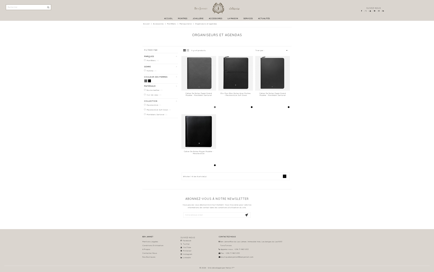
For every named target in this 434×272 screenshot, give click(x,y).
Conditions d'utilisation (153, 245)
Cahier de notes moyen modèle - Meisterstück (198, 152)
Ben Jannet (147, 237)
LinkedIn (384, 10)
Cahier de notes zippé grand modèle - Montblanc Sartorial (198, 94)
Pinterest (375, 10)
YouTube (371, 10)
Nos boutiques (148, 257)
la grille (184, 50)
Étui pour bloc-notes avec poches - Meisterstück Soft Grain (236, 94)
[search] (48, 7)
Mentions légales (150, 242)
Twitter (366, 10)
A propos (146, 249)
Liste (188, 50)
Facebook (362, 10)
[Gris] (145, 80)
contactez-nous (227, 237)
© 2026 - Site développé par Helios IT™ (217, 268)
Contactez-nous (149, 253)
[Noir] (149, 80)
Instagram (379, 10)
